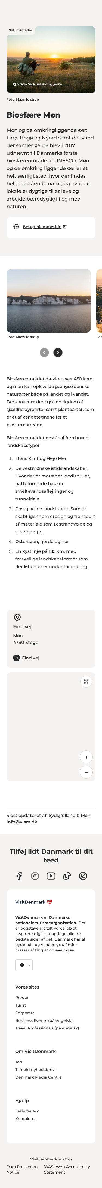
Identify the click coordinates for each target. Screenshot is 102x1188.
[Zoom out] (86, 772)
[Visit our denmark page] (19, 876)
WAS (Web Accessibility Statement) (67, 1169)
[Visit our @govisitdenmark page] (67, 876)
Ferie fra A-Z (27, 1111)
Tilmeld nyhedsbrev (35, 1069)
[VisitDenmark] (33, 902)
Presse (21, 997)
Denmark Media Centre (38, 1077)
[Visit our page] (35, 876)
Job (18, 1061)
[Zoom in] (86, 756)
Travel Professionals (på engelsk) (47, 1028)
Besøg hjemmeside (42, 226)
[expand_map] (86, 682)
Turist (20, 1005)
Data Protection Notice (22, 1169)
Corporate (25, 1012)
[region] (51, 726)
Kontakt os (25, 1118)
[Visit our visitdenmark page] (51, 876)
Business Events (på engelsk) (44, 1020)
